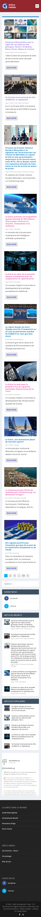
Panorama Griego (9, 823)
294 (23, 575)
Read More (11, 67)
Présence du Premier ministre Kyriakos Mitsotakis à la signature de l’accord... (22, 727)
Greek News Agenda (9, 813)
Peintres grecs (22, 52)
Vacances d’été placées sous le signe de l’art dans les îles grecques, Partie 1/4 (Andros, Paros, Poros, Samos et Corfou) (19, 45)
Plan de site (6, 862)
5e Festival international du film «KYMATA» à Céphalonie (20, 98)
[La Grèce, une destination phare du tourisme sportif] (20, 426)
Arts (16, 52)
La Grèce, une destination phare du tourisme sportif (20, 440)
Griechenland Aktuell (10, 818)
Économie (18, 172)
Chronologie (6, 856)
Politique (31, 172)
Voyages (16, 445)
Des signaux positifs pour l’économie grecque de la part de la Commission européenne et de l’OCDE (20, 546)
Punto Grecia (7, 829)
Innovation (25, 172)
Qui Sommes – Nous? (10, 851)
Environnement (18, 339)
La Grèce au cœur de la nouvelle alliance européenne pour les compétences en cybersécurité (20, 276)
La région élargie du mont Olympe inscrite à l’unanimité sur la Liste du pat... (22, 708)
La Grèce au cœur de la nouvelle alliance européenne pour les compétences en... (23, 737)
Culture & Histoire (23, 103)
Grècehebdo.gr (14, 761)
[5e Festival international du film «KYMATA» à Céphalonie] (20, 84)
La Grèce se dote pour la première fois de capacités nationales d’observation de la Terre (19, 387)
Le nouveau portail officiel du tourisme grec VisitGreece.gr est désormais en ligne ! (20, 492)
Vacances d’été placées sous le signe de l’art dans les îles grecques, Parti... (23, 718)
